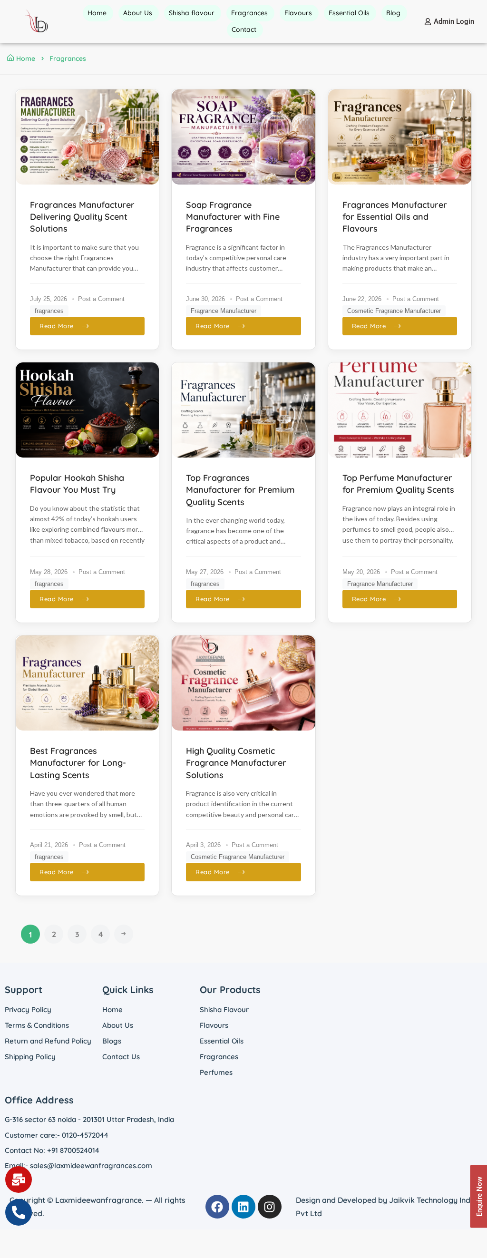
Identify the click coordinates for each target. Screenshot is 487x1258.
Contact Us (121, 1056)
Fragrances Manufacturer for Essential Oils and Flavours (394, 216)
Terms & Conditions (37, 1025)
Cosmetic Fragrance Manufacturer (394, 310)
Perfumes (216, 1072)
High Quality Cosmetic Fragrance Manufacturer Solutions (236, 762)
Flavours (214, 1025)
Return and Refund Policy (48, 1040)
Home (25, 58)
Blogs (111, 1040)
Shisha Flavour (224, 1009)
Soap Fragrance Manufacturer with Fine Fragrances (233, 216)
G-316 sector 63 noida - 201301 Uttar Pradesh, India (89, 1119)
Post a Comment (101, 298)
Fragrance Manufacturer (223, 310)
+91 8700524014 (73, 1150)
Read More (56, 326)
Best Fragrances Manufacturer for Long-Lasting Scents (78, 762)
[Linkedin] (243, 1207)
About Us (117, 1025)
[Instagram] (270, 1207)
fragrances (49, 310)
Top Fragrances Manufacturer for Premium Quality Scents (240, 489)
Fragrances (219, 1056)
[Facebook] (217, 1207)
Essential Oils (222, 1040)
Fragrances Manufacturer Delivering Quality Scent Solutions (82, 216)
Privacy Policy (28, 1009)
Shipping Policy (30, 1056)
